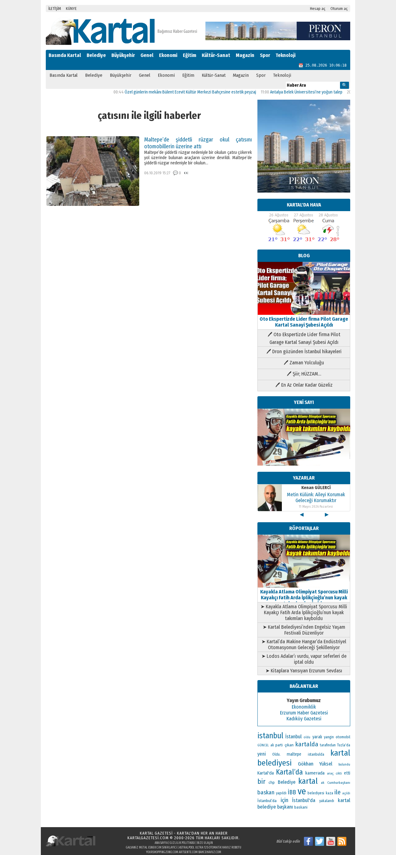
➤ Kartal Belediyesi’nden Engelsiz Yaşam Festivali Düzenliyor (304, 630)
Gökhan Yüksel (315, 764)
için (284, 800)
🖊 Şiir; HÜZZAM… (304, 374)
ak (322, 782)
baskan (265, 792)
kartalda (306, 744)
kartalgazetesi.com (148, 837)
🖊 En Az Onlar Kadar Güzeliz (304, 385)
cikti (339, 773)
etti (347, 773)
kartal (308, 781)
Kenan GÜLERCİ (316, 487)
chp (272, 782)
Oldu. (276, 754)
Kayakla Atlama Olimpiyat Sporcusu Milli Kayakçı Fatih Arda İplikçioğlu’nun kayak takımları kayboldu (304, 597)
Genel (146, 55)
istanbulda (316, 754)
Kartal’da (289, 772)
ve (302, 791)
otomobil (343, 737)
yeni (261, 754)
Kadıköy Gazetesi (303, 719)
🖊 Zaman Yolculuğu (304, 363)
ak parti (276, 745)
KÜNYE (71, 8)
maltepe (294, 754)
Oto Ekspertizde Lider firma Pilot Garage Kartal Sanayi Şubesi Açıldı (304, 322)
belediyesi (316, 793)
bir (261, 781)
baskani (301, 807)
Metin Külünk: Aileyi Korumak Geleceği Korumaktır (316, 497)
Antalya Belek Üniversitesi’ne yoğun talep (292, 92)
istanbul (270, 735)
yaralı (317, 737)
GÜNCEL (263, 745)
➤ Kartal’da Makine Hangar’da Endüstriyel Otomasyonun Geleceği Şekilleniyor (303, 644)
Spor (265, 55)
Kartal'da (265, 773)
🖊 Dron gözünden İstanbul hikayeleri (304, 351)
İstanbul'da (303, 800)
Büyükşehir (123, 55)
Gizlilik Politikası (182, 843)
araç (330, 773)
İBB (292, 792)
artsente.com (188, 852)
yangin (329, 737)
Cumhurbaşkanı (338, 782)
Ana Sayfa (161, 843)
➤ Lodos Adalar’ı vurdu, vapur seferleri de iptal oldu (303, 659)
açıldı (346, 793)
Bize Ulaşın (205, 843)
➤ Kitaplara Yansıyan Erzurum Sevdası (303, 671)
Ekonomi (168, 55)
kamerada (315, 773)
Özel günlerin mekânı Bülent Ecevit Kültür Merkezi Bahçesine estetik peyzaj (176, 92)
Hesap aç (317, 8)
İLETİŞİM (54, 8)
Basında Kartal (65, 55)
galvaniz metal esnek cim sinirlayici (151, 847)
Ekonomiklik (304, 707)
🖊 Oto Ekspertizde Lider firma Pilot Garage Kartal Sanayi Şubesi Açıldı (304, 338)
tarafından (328, 745)
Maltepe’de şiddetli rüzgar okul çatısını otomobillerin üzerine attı (198, 143)
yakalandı (326, 801)
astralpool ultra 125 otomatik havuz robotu (210, 847)
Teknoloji (285, 55)
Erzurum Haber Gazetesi (304, 713)
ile (337, 792)
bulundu (344, 764)
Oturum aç (339, 8)
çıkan (289, 745)
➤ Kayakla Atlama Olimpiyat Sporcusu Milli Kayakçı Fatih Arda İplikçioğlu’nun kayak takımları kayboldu (303, 612)
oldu (306, 737)
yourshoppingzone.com (162, 852)
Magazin (245, 55)
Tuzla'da (343, 745)
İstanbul (293, 737)
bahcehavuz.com (209, 852)
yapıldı (281, 793)
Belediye (96, 55)
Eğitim (189, 55)
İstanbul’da (267, 800)
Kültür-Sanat (216, 55)
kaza (329, 793)
